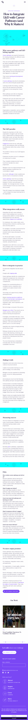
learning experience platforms (14, 297)
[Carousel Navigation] (14, 642)
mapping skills (13, 273)
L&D (9, 446)
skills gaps (11, 174)
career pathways (8, 81)
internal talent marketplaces (15, 299)
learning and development (16, 76)
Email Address (6, 662)
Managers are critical (8, 310)
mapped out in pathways (16, 219)
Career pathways (7, 55)
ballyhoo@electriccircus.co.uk (11, 670)
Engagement (6, 143)
